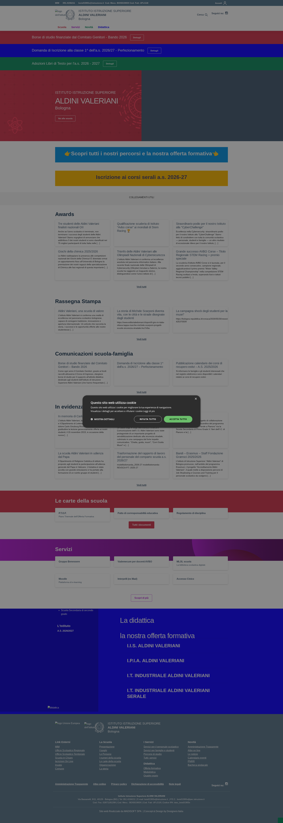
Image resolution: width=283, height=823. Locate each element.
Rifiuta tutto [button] (148, 419)
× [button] (196, 399)
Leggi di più (149, 411)
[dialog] (141, 411)
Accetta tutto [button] (178, 419)
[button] (102, 419)
